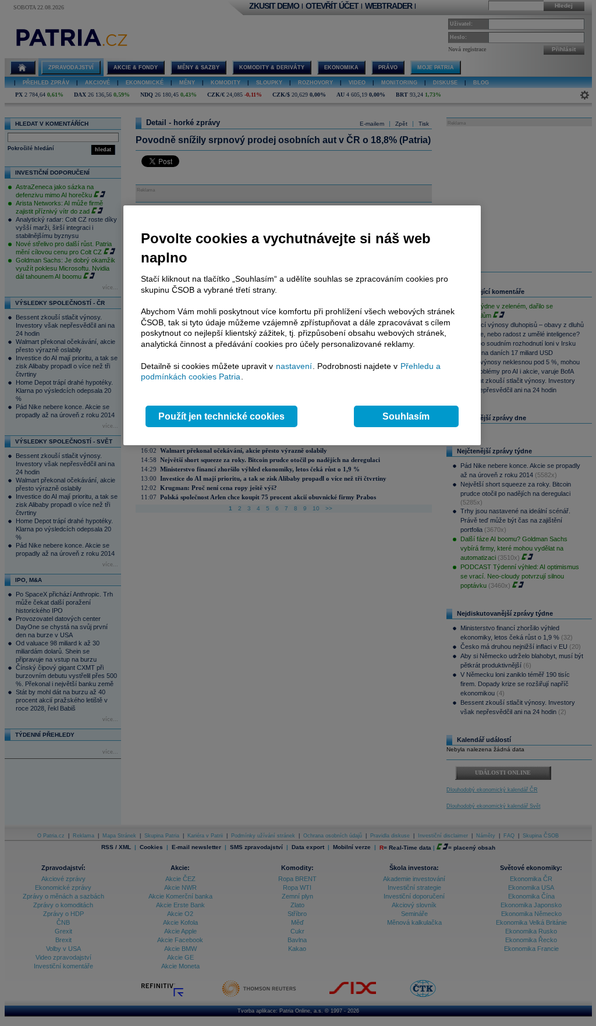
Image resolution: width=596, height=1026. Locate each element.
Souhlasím (406, 416)
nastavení (294, 366)
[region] (302, 325)
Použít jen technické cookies (221, 416)
